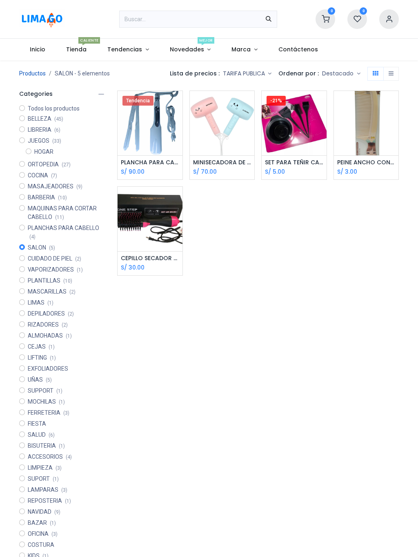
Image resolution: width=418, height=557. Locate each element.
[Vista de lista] (391, 74)
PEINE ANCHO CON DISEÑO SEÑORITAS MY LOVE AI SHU (366, 162)
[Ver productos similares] (321, 141)
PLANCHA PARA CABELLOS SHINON (150, 162)
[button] (341, 74)
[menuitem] (37, 49)
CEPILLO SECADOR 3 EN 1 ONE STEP (150, 258)
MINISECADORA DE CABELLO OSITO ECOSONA (222, 162)
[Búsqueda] (268, 19)
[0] (325, 18)
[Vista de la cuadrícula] (375, 74)
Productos (32, 73)
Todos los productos (54, 108)
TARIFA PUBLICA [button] (245, 73)
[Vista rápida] (177, 104)
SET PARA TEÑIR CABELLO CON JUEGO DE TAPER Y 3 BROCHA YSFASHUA (294, 162)
